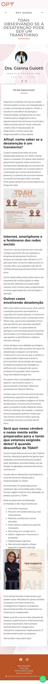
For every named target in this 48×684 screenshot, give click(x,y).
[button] (42, 678)
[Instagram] (27, 659)
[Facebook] (21, 659)
